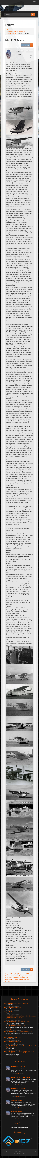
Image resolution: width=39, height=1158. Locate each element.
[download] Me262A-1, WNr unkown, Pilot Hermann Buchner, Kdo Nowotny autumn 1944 (20, 1052)
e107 (15, 1152)
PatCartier (22, 977)
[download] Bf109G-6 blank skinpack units (17, 1021)
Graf (16, 974)
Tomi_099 (26, 979)
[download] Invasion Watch (13, 1007)
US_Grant (7, 981)
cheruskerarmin (24, 972)
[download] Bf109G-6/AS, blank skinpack (17, 1026)
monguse (16, 977)
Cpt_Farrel (8, 974)
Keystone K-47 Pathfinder (21, 1077)
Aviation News (16, 1100)
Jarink (12, 975)
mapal (30, 975)
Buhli (18, 972)
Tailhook (21, 979)
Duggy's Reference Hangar (16, 31)
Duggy (18, 51)
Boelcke (14, 972)
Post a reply (25, 45)
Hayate (24, 974)
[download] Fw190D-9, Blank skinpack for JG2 (19, 1031)
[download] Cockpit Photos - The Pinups (17, 1003)
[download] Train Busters (13, 1012)
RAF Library (12, 33)
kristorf (26, 975)
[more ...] (8, 1029)
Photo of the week (18, 1067)
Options (29, 51)
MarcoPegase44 (9, 977)
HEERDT (7, 975)
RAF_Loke (8, 979)
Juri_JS (22, 975)
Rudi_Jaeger (14, 979)
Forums (12, 30)
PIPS (26, 977)
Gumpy (20, 974)
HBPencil (28, 974)
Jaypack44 (17, 975)
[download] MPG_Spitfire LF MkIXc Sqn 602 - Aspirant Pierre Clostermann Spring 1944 (21, 1016)
